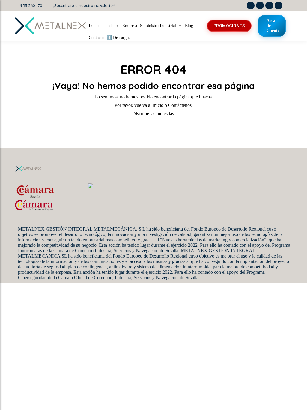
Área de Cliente (273, 25)
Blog (189, 25)
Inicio (94, 25)
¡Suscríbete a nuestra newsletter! (84, 5)
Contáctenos (180, 105)
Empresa (129, 25)
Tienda (107, 25)
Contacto (96, 37)
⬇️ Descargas (118, 37)
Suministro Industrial (158, 25)
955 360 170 (31, 5)
